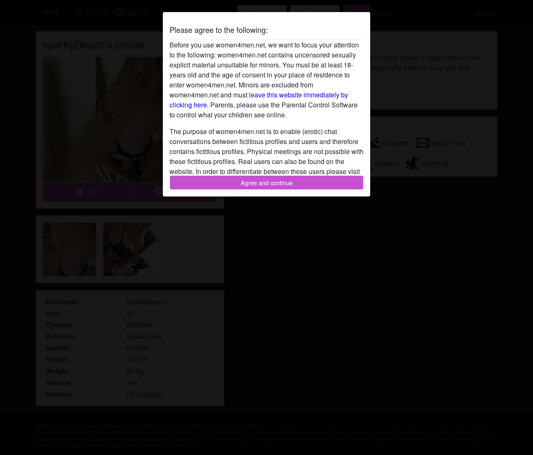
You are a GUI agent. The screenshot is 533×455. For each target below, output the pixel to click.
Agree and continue (267, 182)
